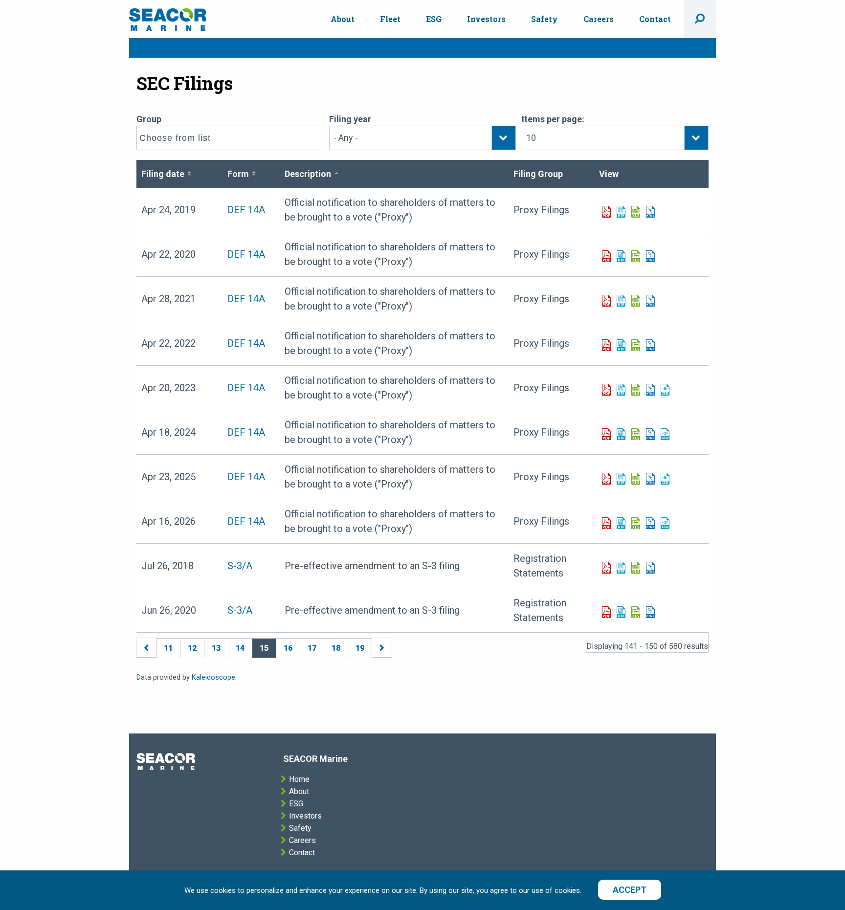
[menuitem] (342, 19)
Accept (629, 890)
